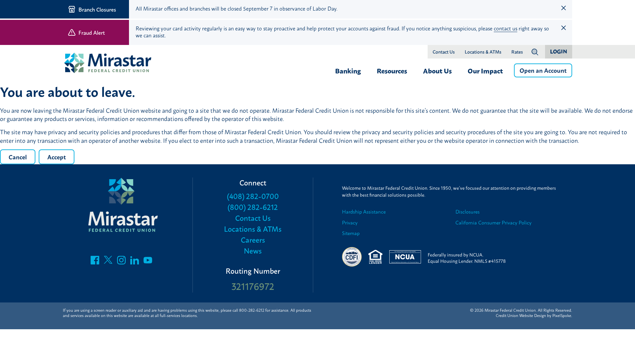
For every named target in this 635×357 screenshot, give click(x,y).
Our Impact (485, 70)
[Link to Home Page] (111, 63)
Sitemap (351, 233)
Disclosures (467, 212)
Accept (56, 156)
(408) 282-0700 (253, 195)
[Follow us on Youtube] (148, 262)
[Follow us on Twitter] (108, 262)
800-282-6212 (251, 310)
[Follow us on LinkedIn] (134, 262)
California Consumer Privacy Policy (493, 222)
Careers (253, 239)
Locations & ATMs (483, 52)
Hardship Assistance (364, 212)
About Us (437, 70)
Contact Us (444, 52)
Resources (392, 70)
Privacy (350, 222)
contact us (505, 28)
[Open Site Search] (534, 52)
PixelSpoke (561, 315)
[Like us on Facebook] (95, 262)
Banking (348, 70)
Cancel (18, 156)
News (253, 250)
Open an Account (543, 70)
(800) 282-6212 (253, 206)
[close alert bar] (563, 8)
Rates (517, 52)
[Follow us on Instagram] (121, 262)
